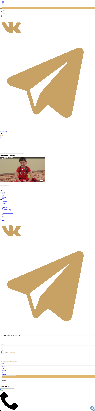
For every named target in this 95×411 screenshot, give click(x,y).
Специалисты (3, 195)
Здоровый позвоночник (5, 201)
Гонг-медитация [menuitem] (4, 370)
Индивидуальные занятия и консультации (7, 217)
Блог (2, 3)
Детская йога (3, 203)
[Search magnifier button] (1, 8)
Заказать (2, 390)
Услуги (3, 2)
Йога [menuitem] (2, 372)
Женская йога (3, 204)
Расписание (3, 1)
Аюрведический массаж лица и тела (6, 209)
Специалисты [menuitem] (3, 368)
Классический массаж (4, 207)
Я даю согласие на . (8, 352)
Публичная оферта (2, 220)
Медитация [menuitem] (3, 373)
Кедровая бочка (4, 215)
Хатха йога (3, 200)
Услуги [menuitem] (3, 367)
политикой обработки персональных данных (11, 351)
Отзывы (3, 4)
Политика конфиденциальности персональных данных (7, 219)
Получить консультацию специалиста (5, 185)
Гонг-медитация (4, 197)
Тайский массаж (4, 208)
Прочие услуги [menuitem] (4, 374)
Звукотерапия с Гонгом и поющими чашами (7, 213)
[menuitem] (48, 380)
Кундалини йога (4, 202)
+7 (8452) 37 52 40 (2, 135)
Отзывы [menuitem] (3, 369)
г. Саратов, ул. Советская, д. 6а (4, 134)
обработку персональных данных (11, 352)
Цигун (2, 216)
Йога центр (3, 193)
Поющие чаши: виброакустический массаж (7, 210)
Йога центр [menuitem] (3, 366)
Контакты (3, 5)
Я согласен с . (9, 351)
